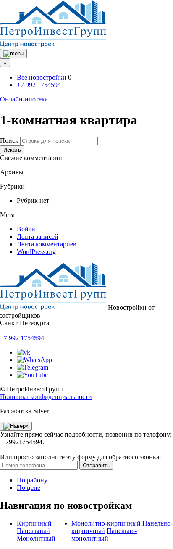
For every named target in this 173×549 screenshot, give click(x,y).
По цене (28, 487)
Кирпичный (34, 523)
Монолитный (36, 538)
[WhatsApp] (34, 359)
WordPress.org (36, 251)
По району (32, 480)
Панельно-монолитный (104, 534)
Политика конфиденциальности (46, 396)
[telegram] (32, 367)
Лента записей (37, 236)
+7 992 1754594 (39, 84)
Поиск (9, 140)
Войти (26, 229)
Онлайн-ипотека (24, 99)
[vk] (23, 352)
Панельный (33, 530)
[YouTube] (32, 374)
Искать (12, 150)
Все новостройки (41, 77)
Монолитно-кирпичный (106, 523)
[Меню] (13, 53)
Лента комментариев (46, 244)
